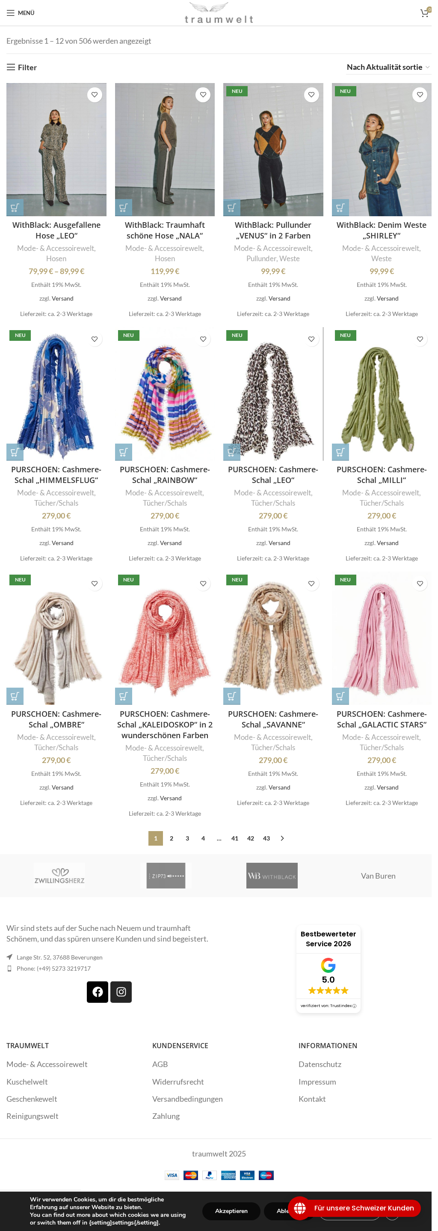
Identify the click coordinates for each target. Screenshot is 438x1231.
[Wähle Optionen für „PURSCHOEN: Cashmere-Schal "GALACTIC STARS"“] (340, 696)
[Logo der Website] (219, 12)
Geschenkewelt (31, 1098)
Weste (289, 258)
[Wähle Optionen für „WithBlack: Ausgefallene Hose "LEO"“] (15, 207)
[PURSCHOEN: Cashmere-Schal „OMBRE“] (56, 638)
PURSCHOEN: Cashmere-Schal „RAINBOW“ (165, 474)
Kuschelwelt (27, 1081)
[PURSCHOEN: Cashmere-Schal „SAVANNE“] (273, 638)
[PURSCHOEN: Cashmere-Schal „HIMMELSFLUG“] (56, 393)
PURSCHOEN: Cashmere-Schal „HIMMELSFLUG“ (56, 474)
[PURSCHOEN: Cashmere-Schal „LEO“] (273, 393)
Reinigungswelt (32, 1116)
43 (266, 838)
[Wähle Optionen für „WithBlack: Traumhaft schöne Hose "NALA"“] (123, 207)
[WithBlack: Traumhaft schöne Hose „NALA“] (165, 149)
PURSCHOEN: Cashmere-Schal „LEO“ (273, 474)
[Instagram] (121, 992)
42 (250, 838)
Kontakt (312, 1098)
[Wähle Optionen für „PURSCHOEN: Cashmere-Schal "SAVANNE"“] (231, 696)
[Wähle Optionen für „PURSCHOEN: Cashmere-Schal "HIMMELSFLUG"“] (15, 452)
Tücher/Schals (56, 502)
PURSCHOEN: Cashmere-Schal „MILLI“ (382, 474)
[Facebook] (97, 992)
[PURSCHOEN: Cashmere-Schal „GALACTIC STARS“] (382, 638)
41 (234, 838)
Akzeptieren (231, 1211)
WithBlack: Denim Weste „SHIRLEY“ (381, 230)
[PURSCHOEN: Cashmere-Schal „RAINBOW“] (165, 393)
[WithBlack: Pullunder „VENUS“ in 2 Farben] (273, 149)
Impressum (317, 1081)
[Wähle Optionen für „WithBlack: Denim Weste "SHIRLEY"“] (340, 207)
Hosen (56, 258)
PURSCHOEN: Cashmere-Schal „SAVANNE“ (273, 719)
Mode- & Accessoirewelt (55, 248)
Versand (63, 298)
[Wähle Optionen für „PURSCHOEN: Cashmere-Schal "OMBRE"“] (15, 696)
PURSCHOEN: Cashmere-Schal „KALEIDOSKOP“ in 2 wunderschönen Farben (165, 724)
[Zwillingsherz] (59, 875)
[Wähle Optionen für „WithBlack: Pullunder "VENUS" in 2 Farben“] (231, 207)
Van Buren (378, 875)
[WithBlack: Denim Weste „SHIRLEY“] (382, 149)
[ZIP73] (166, 875)
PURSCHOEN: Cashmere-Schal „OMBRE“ (56, 719)
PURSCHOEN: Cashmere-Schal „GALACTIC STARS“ (382, 719)
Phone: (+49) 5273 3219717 (54, 968)
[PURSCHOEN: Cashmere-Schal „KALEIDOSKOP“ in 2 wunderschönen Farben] (165, 638)
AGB (160, 1064)
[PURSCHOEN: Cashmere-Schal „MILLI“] (382, 393)
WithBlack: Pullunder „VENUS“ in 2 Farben (273, 230)
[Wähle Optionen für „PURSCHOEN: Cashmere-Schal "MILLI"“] (340, 452)
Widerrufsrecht (178, 1081)
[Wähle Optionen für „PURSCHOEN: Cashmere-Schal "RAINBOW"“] (123, 452)
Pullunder (261, 258)
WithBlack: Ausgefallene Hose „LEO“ (56, 230)
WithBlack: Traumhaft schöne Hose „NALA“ (165, 230)
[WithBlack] (272, 875)
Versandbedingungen (187, 1098)
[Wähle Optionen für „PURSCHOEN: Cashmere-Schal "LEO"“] (231, 452)
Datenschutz (320, 1064)
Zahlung (166, 1116)
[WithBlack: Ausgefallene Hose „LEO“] (56, 149)
